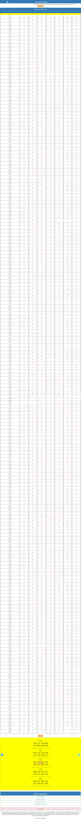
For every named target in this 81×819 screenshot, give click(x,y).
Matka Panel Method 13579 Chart (40, 804)
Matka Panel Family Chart (40, 801)
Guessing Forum (40, 796)
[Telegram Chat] (2, 754)
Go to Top (40, 735)
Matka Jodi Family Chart (40, 799)
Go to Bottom (40, 6)
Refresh (40, 762)
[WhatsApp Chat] (79, 754)
